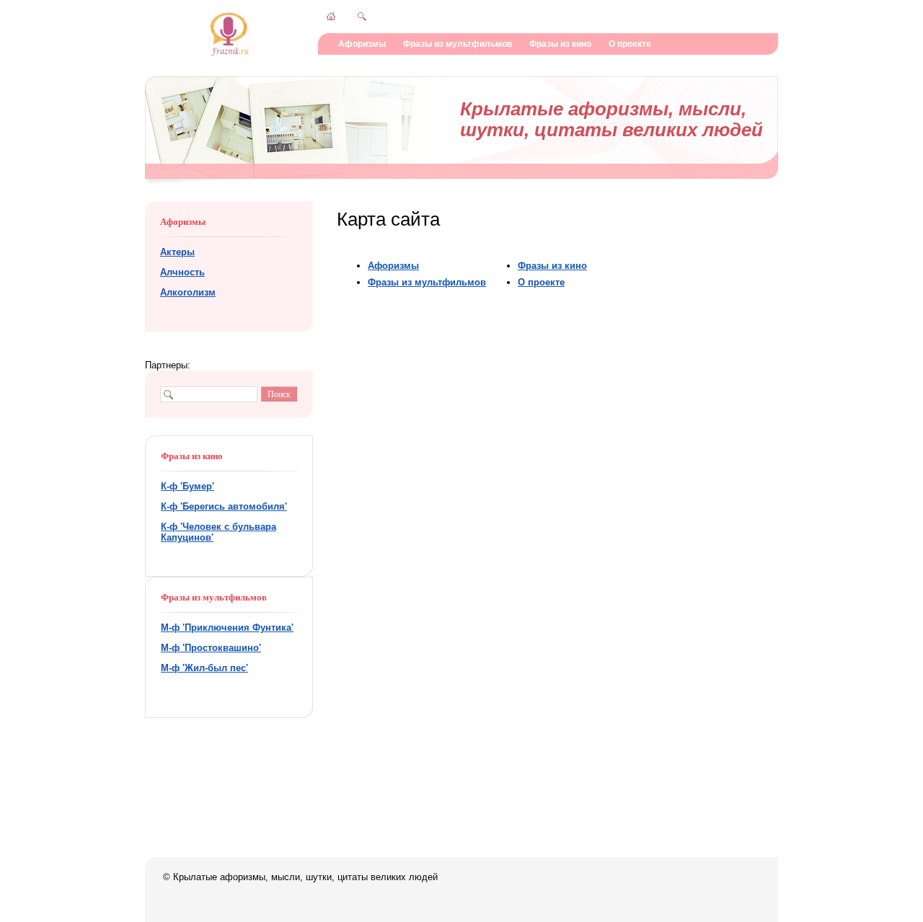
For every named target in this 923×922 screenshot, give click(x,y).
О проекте (630, 44)
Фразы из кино (560, 44)
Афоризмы (362, 44)
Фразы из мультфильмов (457, 44)
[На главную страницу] (229, 55)
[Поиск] (362, 16)
